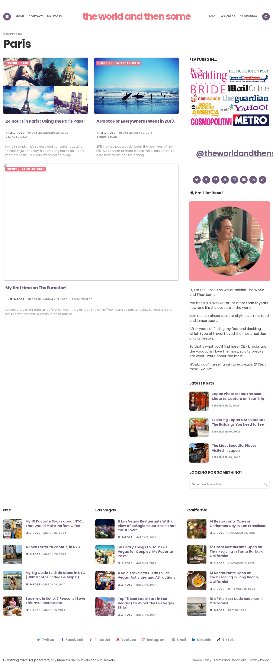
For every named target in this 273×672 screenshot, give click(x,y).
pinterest (102, 639)
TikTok (228, 639)
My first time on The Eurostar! (35, 288)
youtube (128, 639)
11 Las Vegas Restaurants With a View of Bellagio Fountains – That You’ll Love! (147, 526)
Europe (12, 169)
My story (54, 16)
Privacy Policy (259, 660)
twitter (48, 639)
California (248, 16)
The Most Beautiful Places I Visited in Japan (235, 448)
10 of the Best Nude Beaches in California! (236, 601)
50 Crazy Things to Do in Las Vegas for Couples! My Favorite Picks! (145, 552)
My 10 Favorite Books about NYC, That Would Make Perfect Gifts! (54, 523)
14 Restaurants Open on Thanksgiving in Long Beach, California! (234, 577)
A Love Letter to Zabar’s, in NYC (53, 546)
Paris (25, 63)
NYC (212, 16)
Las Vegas (227, 16)
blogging (105, 63)
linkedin (204, 639)
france (12, 63)
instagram (156, 639)
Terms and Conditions (230, 660)
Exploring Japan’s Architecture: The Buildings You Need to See (239, 422)
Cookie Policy (201, 660)
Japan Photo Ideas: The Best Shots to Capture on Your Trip (238, 396)
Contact (35, 16)
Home (20, 16)
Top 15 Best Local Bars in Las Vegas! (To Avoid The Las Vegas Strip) (146, 603)
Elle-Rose (17, 132)
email (181, 639)
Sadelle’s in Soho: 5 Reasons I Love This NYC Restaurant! (55, 600)
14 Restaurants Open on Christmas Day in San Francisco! (238, 523)
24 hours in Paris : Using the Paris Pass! (45, 121)
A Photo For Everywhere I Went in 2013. (135, 121)
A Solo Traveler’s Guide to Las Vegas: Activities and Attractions (146, 575)
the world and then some (136, 16)
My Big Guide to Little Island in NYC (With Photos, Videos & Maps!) (55, 575)
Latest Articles (128, 63)
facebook (74, 639)
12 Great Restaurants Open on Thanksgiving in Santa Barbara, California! (237, 551)
